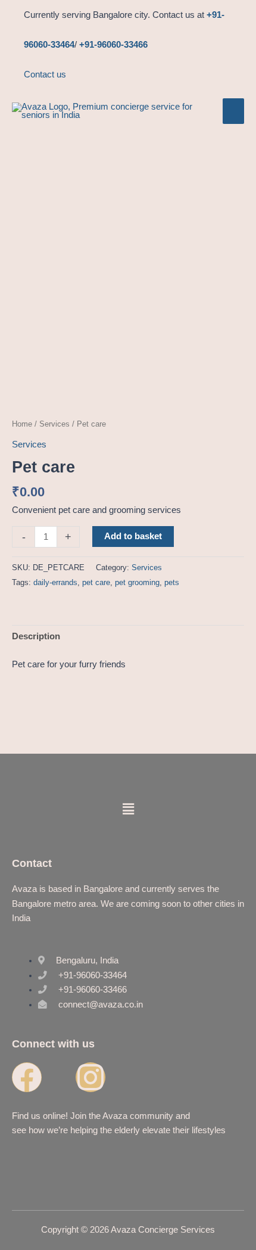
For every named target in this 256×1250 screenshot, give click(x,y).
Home (22, 423)
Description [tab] (36, 636)
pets (171, 582)
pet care (96, 582)
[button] (128, 809)
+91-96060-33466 (113, 44)
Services (54, 423)
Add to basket (133, 536)
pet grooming (137, 582)
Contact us (45, 74)
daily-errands (55, 582)
